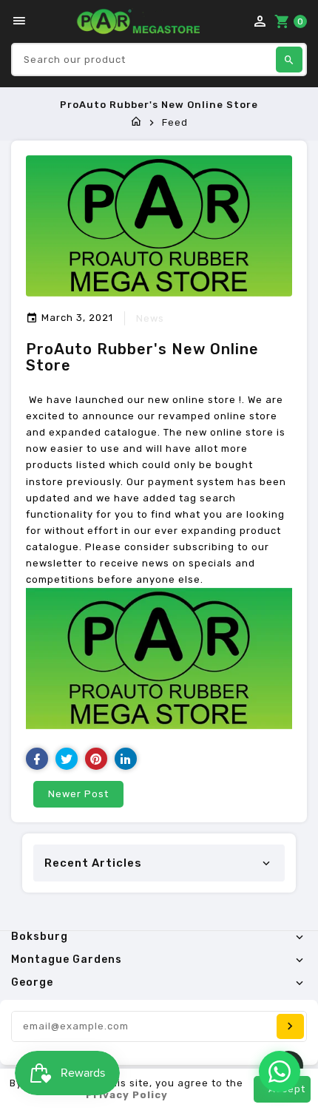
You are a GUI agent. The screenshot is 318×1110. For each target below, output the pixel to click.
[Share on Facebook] (37, 759)
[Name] (290, 1026)
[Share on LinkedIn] (126, 759)
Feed (175, 122)
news (150, 318)
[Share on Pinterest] (96, 759)
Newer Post (78, 793)
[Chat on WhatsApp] (279, 1071)
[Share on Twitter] (66, 759)
